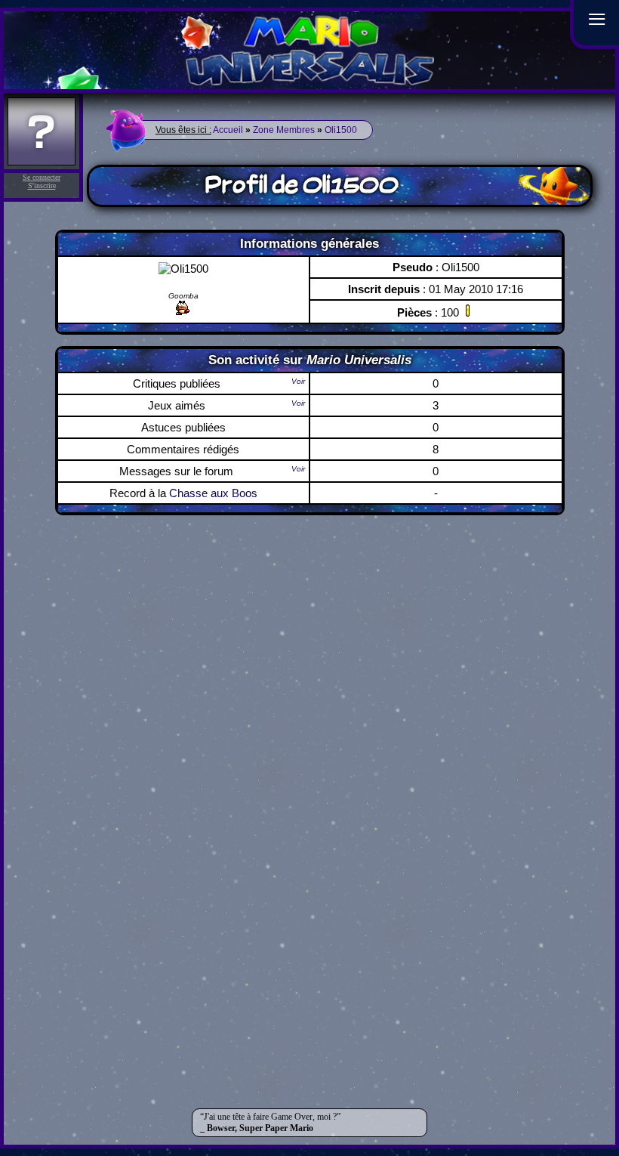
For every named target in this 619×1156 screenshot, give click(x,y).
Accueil (228, 130)
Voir (298, 381)
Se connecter (41, 177)
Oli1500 (341, 130)
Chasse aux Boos (213, 493)
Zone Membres (284, 130)
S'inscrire (42, 185)
